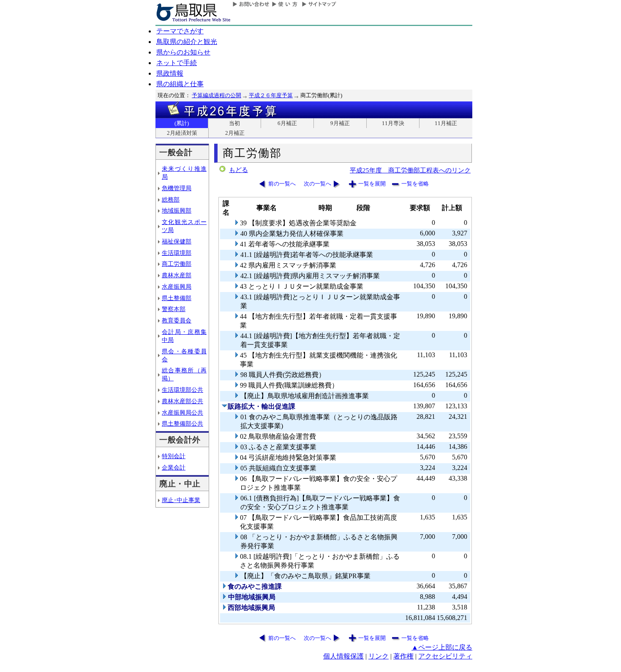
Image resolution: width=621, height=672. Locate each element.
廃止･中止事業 (181, 500)
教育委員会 (176, 320)
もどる (238, 170)
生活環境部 (176, 252)
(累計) (181, 123)
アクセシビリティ (445, 656)
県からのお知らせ (183, 52)
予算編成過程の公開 (216, 95)
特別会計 (173, 456)
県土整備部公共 (182, 423)
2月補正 (235, 133)
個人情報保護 (343, 656)
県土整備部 (176, 298)
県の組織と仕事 (180, 83)
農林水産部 (176, 275)
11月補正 (446, 123)
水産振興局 (176, 286)
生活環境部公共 (182, 389)
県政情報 (169, 73)
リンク (378, 656)
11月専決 (393, 123)
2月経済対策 (182, 133)
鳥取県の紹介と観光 (186, 41)
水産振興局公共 (182, 412)
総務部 (171, 199)
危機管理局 (176, 188)
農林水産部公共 (182, 401)
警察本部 (173, 309)
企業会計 (173, 467)
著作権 (403, 656)
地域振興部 (176, 210)
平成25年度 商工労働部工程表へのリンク (410, 170)
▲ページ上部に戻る (441, 647)
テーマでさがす (180, 31)
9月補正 (340, 123)
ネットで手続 (176, 62)
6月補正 (287, 123)
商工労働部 (176, 263)
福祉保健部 (176, 241)
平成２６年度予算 (271, 95)
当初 (234, 123)
